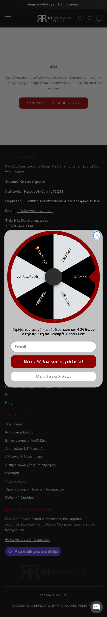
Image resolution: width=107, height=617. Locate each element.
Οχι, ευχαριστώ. (53, 376)
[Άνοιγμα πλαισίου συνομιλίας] (96, 607)
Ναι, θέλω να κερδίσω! (53, 362)
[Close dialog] (97, 235)
